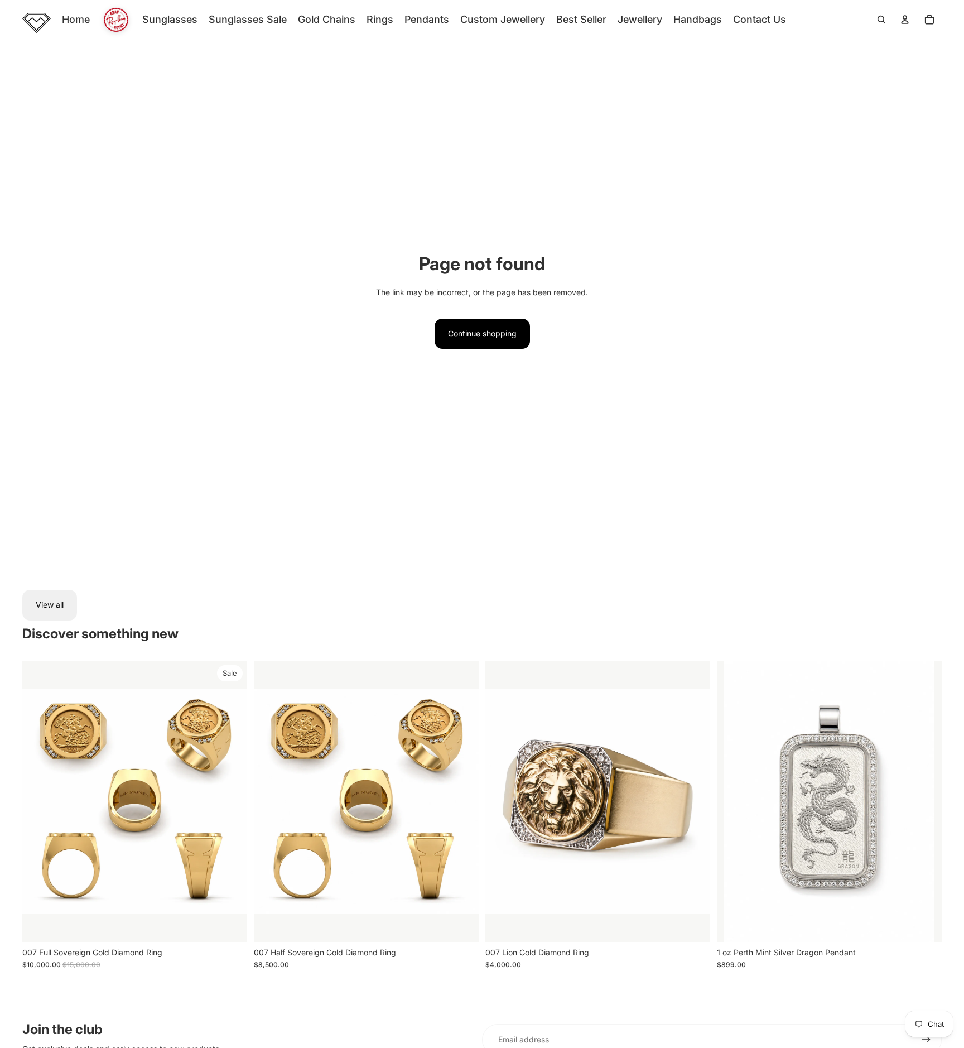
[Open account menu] (905, 19)
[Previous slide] (39, 801)
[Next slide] (230, 801)
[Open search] (881, 19)
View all (50, 604)
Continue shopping (482, 333)
